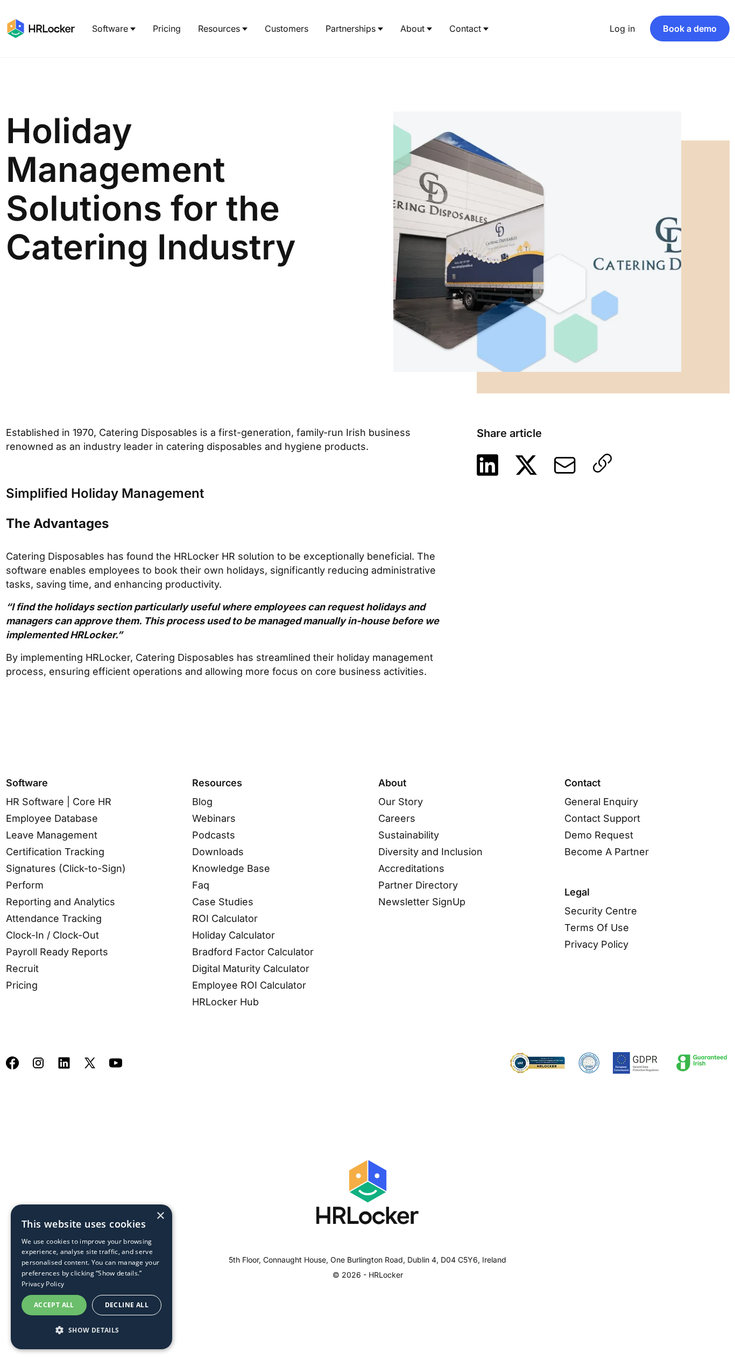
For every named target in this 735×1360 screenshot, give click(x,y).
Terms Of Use (596, 927)
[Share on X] (526, 465)
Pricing (167, 28)
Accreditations (411, 868)
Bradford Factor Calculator (253, 951)
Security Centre (600, 911)
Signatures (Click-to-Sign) (66, 868)
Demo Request (598, 835)
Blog (202, 801)
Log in (622, 28)
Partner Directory (418, 885)
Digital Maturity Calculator (250, 968)
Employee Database (52, 818)
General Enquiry (601, 801)
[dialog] (91, 1276)
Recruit (22, 968)
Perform (25, 885)
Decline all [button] (127, 1304)
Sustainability (408, 835)
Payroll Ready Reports (57, 951)
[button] (91, 1330)
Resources (219, 28)
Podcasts (213, 835)
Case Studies (222, 901)
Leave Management (51, 835)
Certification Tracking (55, 851)
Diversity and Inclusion (430, 851)
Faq (200, 885)
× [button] (160, 1216)
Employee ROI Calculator (249, 985)
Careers (396, 818)
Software (110, 28)
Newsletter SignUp (421, 901)
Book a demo (690, 28)
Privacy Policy (596, 944)
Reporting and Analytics (60, 901)
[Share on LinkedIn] (487, 465)
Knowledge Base (231, 868)
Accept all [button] (54, 1304)
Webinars (214, 818)
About (412, 28)
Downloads (218, 851)
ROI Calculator (225, 918)
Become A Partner (606, 851)
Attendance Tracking (54, 918)
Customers (286, 28)
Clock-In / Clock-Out (52, 935)
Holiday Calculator (233, 935)
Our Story (400, 801)
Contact (465, 28)
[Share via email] (565, 465)
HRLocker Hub (225, 1001)
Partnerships (351, 28)
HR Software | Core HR (58, 801)
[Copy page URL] (602, 463)
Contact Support (602, 818)
